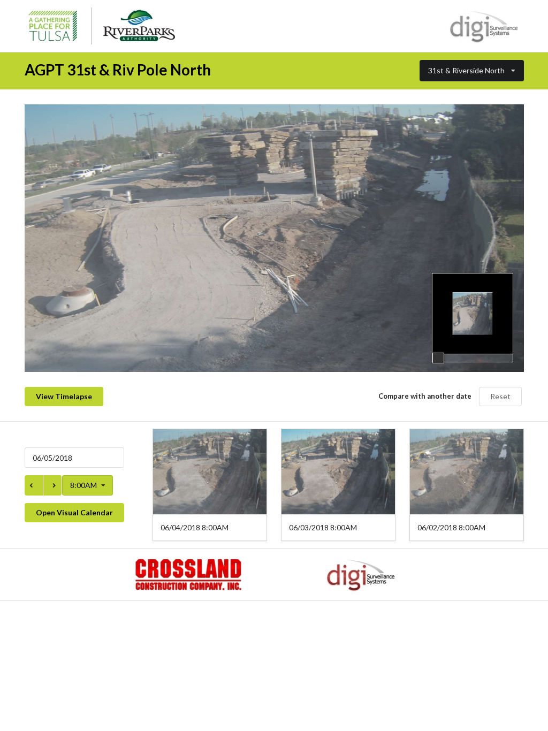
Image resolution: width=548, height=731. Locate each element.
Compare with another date (424, 396)
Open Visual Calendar (74, 512)
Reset (500, 396)
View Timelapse (64, 396)
